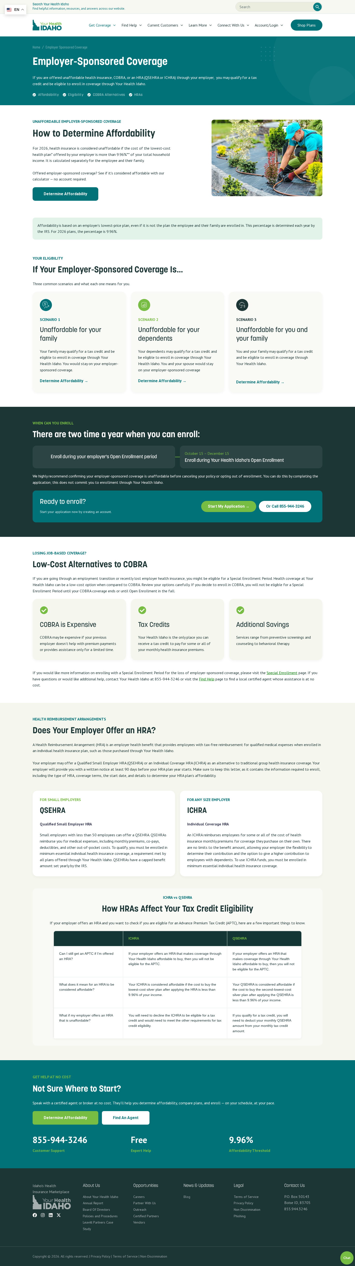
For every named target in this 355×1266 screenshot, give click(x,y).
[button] (113, 25)
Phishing (240, 1216)
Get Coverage (100, 25)
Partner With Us (144, 1203)
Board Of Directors (96, 1209)
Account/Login (266, 25)
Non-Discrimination (153, 1256)
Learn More (198, 25)
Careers (139, 1197)
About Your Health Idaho (100, 1197)
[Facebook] (35, 1215)
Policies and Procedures (100, 1216)
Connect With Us (231, 25)
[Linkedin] (51, 1215)
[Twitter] (59, 1215)
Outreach (139, 1209)
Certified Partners (146, 1216)
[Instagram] (43, 1215)
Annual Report (93, 1203)
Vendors (139, 1222)
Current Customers (163, 25)
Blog (187, 1197)
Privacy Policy (243, 1203)
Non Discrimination (247, 1209)
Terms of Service (246, 1197)
